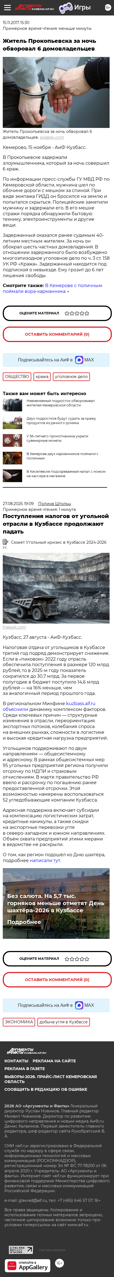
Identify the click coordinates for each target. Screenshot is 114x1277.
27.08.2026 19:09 (18, 503)
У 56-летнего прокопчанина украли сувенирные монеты (57, 438)
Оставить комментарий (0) (57, 334)
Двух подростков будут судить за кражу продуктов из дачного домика (61, 420)
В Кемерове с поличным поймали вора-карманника (52, 288)
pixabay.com (52, 137)
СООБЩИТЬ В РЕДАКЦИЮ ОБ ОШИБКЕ (45, 1089)
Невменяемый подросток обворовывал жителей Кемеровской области (61, 403)
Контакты (16, 1060)
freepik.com (14, 627)
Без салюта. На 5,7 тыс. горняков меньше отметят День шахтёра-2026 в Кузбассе (55, 903)
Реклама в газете (24, 1068)
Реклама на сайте (54, 1060)
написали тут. (45, 860)
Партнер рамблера (52, 1250)
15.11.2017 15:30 (16, 22)
